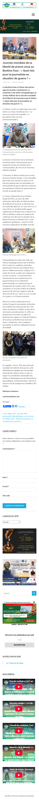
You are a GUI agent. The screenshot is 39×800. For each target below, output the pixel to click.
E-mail (6, 486)
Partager (21, 406)
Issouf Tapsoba (18, 82)
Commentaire (9, 449)
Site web (6, 495)
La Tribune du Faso (14, 663)
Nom (5, 477)
